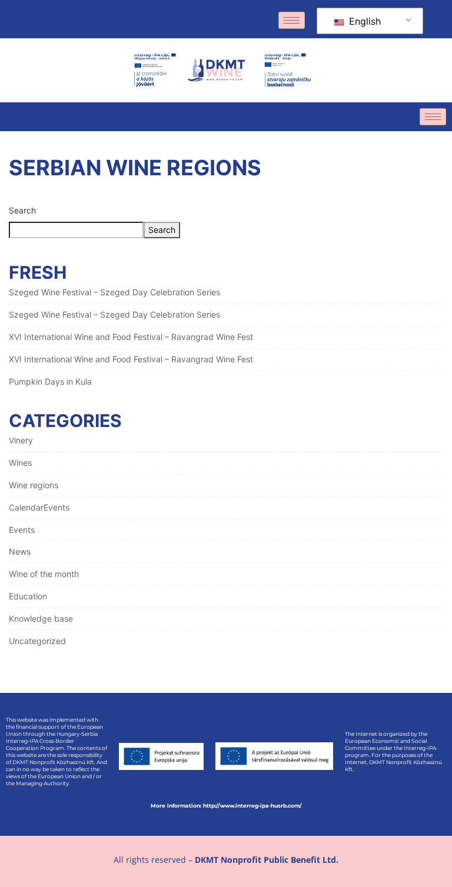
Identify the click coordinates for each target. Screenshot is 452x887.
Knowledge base (41, 618)
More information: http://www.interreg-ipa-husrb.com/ (226, 805)
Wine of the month (44, 574)
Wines (20, 463)
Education (28, 596)
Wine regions (33, 485)
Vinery (21, 440)
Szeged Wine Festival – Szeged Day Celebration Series (114, 292)
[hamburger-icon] (291, 20)
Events (22, 530)
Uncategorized (37, 641)
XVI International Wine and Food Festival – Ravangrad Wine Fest (131, 337)
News (20, 551)
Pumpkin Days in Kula (50, 381)
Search (22, 210)
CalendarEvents (39, 507)
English (363, 21)
